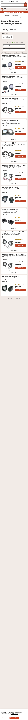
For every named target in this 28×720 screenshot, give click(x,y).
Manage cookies (5, 717)
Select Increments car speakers (10, 15)
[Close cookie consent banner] (26, 710)
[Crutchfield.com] (14, 2)
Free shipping (14, 12)
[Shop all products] (2, 2)
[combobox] (14, 5)
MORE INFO (13, 72)
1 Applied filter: (4, 33)
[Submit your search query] (25, 5)
